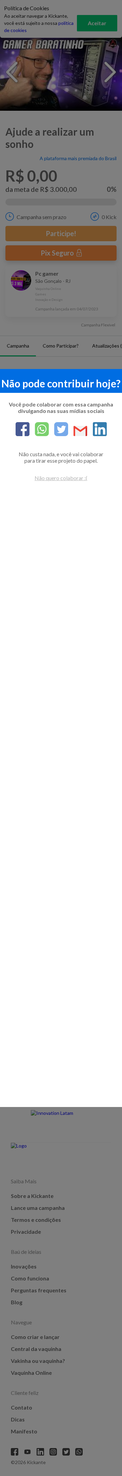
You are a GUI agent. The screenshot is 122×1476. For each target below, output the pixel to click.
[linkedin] (97, 429)
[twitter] (58, 429)
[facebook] (22, 429)
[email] (77, 431)
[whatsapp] (39, 429)
